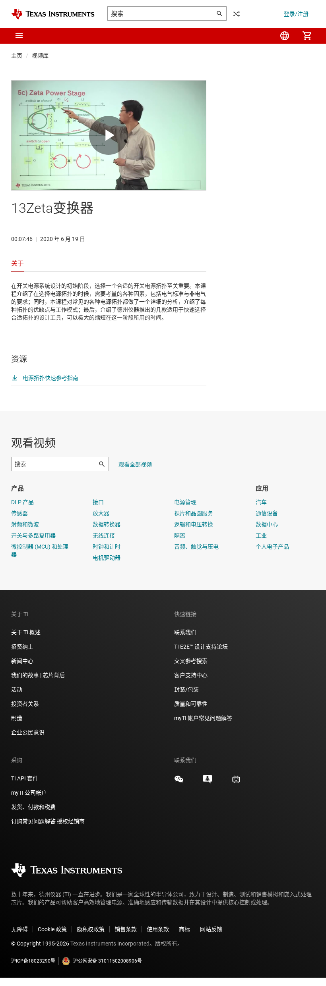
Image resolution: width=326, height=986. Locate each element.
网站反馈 (211, 929)
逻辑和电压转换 (193, 524)
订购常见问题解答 (33, 821)
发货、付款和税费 (33, 807)
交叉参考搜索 (191, 661)
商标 (184, 929)
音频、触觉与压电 (196, 546)
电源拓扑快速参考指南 (49, 378)
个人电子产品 (272, 546)
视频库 (40, 55)
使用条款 (158, 929)
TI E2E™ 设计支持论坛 (201, 646)
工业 (261, 535)
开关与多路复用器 (33, 535)
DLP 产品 (22, 502)
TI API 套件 (24, 778)
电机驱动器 (106, 558)
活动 (16, 689)
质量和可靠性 (191, 704)
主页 (16, 55)
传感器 (19, 513)
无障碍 (19, 929)
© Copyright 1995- (40, 943)
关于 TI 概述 (26, 632)
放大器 (101, 513)
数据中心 (267, 524)
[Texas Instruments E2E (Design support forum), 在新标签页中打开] (207, 782)
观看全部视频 (135, 464)
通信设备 (267, 513)
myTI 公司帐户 (29, 793)
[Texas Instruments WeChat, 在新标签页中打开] (179, 782)
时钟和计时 (106, 546)
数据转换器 (106, 524)
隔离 (179, 535)
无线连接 (104, 535)
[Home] (53, 14)
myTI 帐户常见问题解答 (203, 718)
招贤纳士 (22, 646)
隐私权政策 (91, 929)
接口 (98, 502)
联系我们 (185, 632)
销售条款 (125, 929)
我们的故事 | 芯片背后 (38, 675)
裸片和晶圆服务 (193, 513)
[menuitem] (285, 36)
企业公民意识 (28, 732)
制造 (16, 718)
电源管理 (185, 502)
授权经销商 (71, 821)
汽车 (261, 502)
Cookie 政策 (52, 929)
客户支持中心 (191, 675)
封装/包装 (186, 689)
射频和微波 (25, 524)
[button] (19, 36)
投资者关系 (25, 704)
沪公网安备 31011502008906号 (107, 961)
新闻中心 (22, 661)
